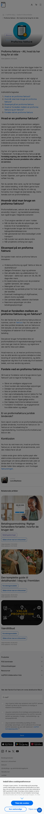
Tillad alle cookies (22, 803)
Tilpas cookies (34, 809)
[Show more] (22, 797)
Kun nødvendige (15, 809)
